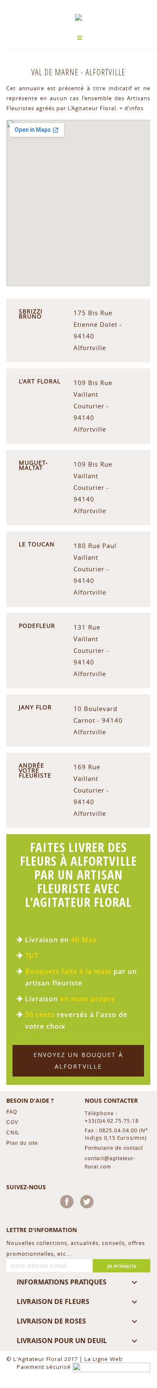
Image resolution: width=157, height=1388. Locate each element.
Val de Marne (56, 72)
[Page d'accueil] (78, 17)
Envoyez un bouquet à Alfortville (78, 1060)
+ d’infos (131, 108)
